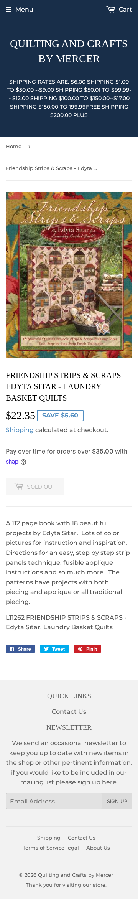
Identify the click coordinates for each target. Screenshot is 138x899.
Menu (24, 9)
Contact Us (69, 711)
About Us (98, 848)
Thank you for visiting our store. (66, 885)
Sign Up (117, 801)
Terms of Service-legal (51, 848)
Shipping (20, 430)
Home (13, 146)
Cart (124, 9)
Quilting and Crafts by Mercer (69, 51)
